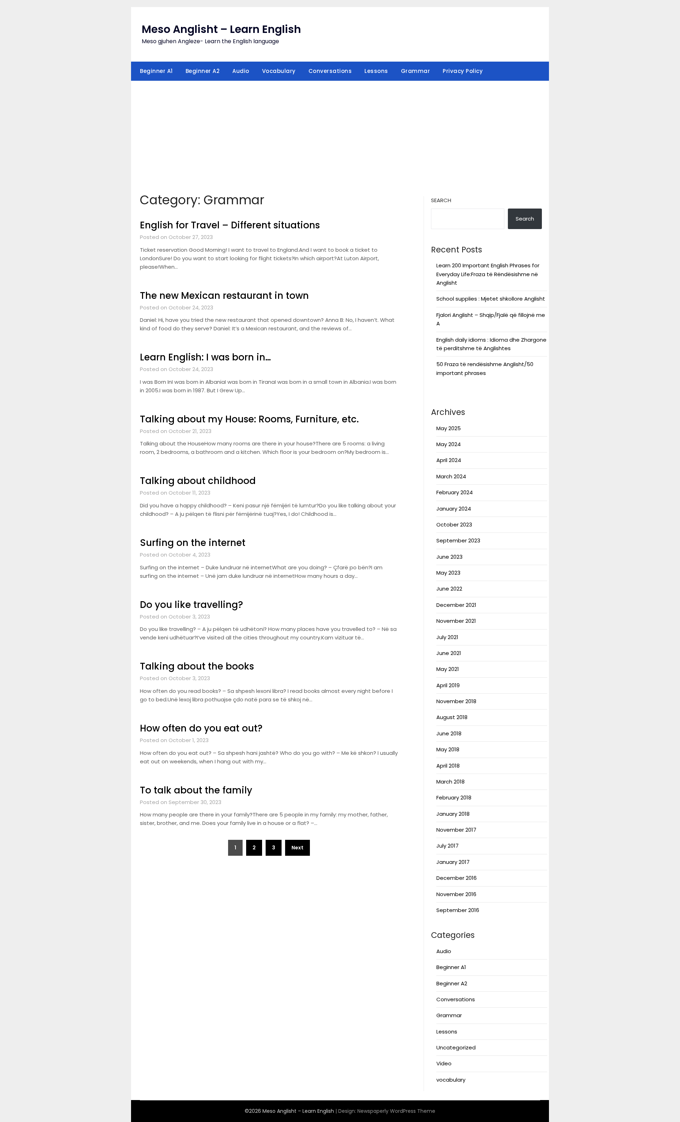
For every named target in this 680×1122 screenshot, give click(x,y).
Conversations (330, 71)
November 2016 (456, 894)
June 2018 (448, 733)
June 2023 (449, 556)
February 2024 (454, 492)
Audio (240, 71)
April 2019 (448, 685)
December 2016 (456, 878)
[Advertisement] (340, 134)
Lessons (376, 71)
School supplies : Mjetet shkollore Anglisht (490, 298)
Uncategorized (456, 1047)
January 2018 (453, 814)
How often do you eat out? (201, 728)
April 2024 (448, 460)
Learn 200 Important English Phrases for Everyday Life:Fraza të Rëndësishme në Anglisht (487, 274)
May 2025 (448, 428)
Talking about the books (197, 666)
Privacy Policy (463, 71)
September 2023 (458, 540)
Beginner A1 (156, 71)
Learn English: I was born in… (205, 357)
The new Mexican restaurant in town (224, 295)
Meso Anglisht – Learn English (221, 29)
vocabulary (450, 1079)
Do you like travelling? (191, 604)
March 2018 (450, 781)
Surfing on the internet (192, 542)
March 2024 (451, 476)
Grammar (415, 71)
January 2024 (453, 508)
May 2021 (447, 669)
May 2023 (448, 572)
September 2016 (457, 910)
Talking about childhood (198, 480)
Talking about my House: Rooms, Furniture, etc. (249, 419)
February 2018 (453, 797)
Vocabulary (279, 71)
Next (297, 847)
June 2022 (449, 588)
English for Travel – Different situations (230, 225)
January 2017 (453, 862)
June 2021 (448, 653)
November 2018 (456, 701)
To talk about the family (196, 790)
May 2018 (447, 749)
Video (444, 1063)
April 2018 (448, 765)
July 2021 (447, 637)
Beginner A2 (203, 71)
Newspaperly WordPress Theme (396, 1111)
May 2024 (448, 444)
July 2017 (447, 845)
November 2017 (456, 829)
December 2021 (456, 605)
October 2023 (454, 524)
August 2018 (452, 717)
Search (441, 200)
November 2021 (456, 621)
